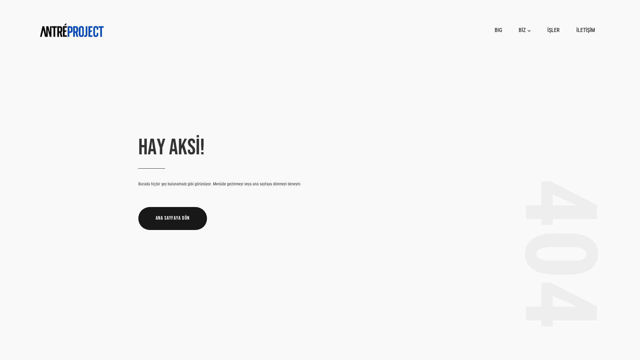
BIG (498, 30)
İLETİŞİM (585, 30)
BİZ (522, 30)
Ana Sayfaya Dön (173, 218)
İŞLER (553, 30)
